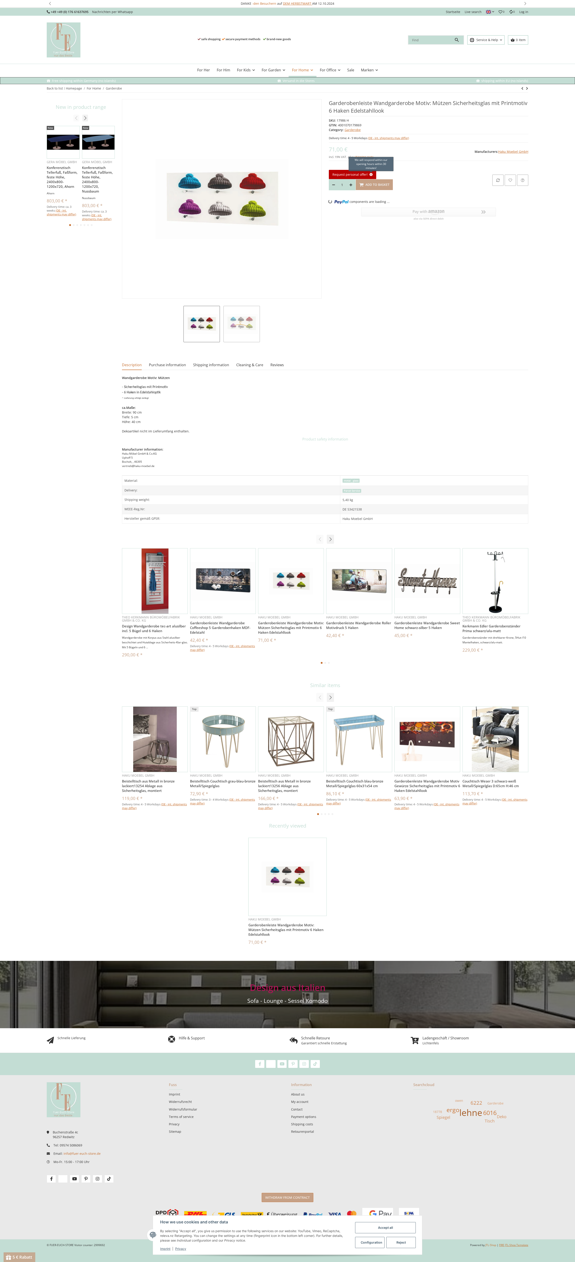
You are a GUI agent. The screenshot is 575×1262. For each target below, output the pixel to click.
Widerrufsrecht (180, 1102)
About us (298, 1094)
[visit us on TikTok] (315, 1064)
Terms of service (181, 1117)
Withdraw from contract (287, 1197)
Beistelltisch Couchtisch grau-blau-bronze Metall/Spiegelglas (223, 783)
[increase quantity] (351, 184)
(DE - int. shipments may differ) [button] (388, 138)
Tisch (490, 1121)
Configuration (371, 1242)
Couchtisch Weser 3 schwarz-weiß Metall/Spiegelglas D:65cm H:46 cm (490, 783)
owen (459, 1100)
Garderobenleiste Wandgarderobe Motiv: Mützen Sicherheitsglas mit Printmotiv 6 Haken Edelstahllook (291, 628)
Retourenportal (302, 1131)
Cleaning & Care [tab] (249, 364)
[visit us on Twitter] (270, 1064)
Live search (473, 12)
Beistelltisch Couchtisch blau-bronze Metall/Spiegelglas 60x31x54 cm (354, 783)
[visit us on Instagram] (304, 1064)
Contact (297, 1109)
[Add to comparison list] (498, 180)
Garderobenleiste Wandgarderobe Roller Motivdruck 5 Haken (358, 625)
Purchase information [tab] (167, 364)
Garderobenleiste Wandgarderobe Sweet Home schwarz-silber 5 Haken (427, 625)
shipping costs (364, 157)
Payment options (303, 1117)
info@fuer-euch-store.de (82, 1153)
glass (355, 480)
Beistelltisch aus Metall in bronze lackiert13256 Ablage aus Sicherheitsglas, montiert (284, 786)
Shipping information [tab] (211, 364)
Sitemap (175, 1131)
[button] (50, 3)
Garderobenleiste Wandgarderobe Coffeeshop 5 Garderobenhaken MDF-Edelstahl (220, 628)
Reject (401, 1242)
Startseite (453, 12)
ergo (453, 1110)
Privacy (180, 1249)
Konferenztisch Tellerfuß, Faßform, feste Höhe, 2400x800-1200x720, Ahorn (62, 177)
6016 (490, 1113)
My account (299, 1102)
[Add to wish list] (510, 180)
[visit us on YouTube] (282, 1064)
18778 (437, 1112)
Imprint (165, 1249)
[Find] (459, 40)
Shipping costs (302, 1124)
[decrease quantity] (333, 184)
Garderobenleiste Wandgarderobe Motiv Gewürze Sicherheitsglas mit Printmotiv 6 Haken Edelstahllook (427, 786)
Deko (501, 1116)
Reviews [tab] (277, 364)
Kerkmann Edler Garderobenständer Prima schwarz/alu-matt (491, 628)
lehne (470, 1112)
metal (347, 480)
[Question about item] (522, 180)
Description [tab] (132, 364)
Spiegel (443, 1117)
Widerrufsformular (183, 1109)
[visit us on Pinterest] (293, 1064)
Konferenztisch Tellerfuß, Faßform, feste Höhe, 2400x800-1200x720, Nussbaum (97, 179)
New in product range (81, 107)
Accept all (385, 1227)
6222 (476, 1102)
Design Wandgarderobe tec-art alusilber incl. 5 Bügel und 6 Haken (154, 628)
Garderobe (353, 130)
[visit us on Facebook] (259, 1064)
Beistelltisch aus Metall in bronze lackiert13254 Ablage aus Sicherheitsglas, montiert (148, 786)
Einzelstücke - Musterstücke (289, 3)
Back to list (55, 88)
